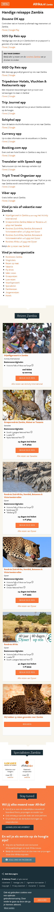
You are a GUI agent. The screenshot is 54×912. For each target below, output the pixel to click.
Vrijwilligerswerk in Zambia (16, 355)
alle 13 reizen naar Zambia (18, 246)
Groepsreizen (11, 276)
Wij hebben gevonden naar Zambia (23, 717)
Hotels (8, 295)
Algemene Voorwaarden (35, 882)
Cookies (42, 885)
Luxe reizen (10, 279)
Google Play (14, 29)
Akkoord (42, 900)
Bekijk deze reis (27, 377)
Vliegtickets (11, 260)
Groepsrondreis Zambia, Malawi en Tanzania (23, 422)
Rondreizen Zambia (14, 256)
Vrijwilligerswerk (12, 282)
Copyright (5, 885)
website (10, 777)
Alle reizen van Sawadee (27, 456)
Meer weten (9, 908)
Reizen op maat (12, 263)
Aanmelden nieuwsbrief (18, 827)
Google (12, 47)
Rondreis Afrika (11, 644)
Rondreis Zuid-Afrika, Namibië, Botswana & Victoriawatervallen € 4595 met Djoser (24, 236)
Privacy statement (18, 885)
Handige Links (18, 882)
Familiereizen (11, 289)
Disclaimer (32, 885)
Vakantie (9, 266)
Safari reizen (11, 273)
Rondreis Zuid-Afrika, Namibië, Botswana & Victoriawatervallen (23, 496)
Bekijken (27, 724)
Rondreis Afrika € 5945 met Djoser (21, 241)
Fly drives (10, 269)
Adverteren (6, 882)
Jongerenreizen (12, 292)
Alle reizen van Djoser (27, 531)
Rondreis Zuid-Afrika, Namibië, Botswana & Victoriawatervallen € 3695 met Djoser (24, 230)
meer (8, 775)
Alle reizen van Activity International (27, 384)
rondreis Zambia (33, 56)
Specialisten (11, 285)
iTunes (4, 29)
